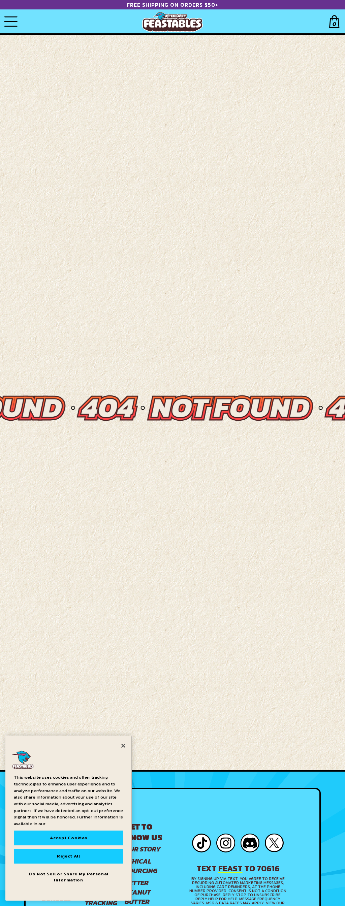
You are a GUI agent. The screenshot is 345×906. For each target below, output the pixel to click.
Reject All (68, 856)
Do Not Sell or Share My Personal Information (68, 877)
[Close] (123, 745)
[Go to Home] (172, 21)
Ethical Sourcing (141, 866)
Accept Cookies (68, 838)
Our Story (143, 849)
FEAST (230, 868)
